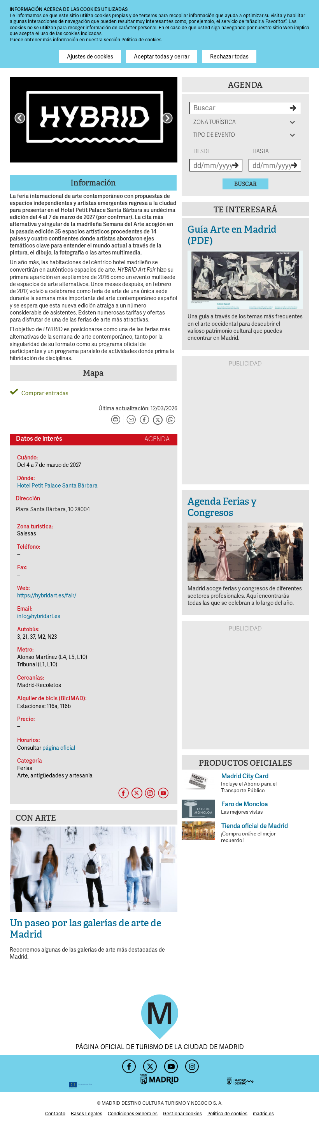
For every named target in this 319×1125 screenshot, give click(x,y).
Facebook (128, 1064)
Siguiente (167, 118)
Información (93, 183)
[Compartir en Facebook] (144, 420)
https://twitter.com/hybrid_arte (136, 793)
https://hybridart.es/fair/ (46, 595)
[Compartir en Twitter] (157, 420)
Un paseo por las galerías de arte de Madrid (85, 928)
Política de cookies (227, 1114)
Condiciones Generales (133, 1114)
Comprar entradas (44, 393)
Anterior (20, 118)
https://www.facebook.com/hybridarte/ (123, 793)
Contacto (55, 1114)
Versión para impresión (115, 420)
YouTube (170, 1064)
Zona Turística (214, 122)
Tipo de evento (214, 135)
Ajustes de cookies (90, 56)
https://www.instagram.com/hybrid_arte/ (150, 793)
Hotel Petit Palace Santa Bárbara (57, 485)
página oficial (58, 747)
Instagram (191, 1064)
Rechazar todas (229, 56)
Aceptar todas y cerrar (161, 56)
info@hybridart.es (38, 616)
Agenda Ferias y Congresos (222, 507)
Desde (201, 151)
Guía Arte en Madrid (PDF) (232, 235)
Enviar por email (131, 420)
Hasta (260, 151)
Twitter (149, 1064)
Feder (51, 1073)
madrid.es (263, 1114)
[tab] (93, 183)
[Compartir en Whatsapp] (170, 420)
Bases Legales (86, 1114)
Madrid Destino (268, 1073)
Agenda (245, 85)
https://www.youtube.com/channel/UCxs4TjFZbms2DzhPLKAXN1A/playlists (163, 793)
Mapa (93, 373)
